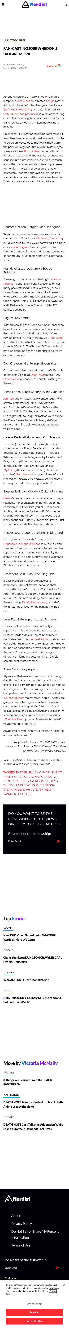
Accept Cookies (34, 1321)
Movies (9, 1072)
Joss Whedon (25, 101)
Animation (11, 1094)
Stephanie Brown (17, 789)
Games (8, 927)
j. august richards (34, 781)
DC (19, 776)
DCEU (27, 776)
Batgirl (50, 101)
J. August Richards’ (40, 639)
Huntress (11, 781)
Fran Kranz (56, 337)
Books (8, 950)
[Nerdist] (34, 5)
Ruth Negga (24, 474)
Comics (9, 972)
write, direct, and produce (19, 114)
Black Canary (40, 772)
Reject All (34, 1312)
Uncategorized (15, 40)
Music (8, 990)
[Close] (63, 1285)
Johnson (8, 398)
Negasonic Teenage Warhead (21, 543)
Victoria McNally (15, 64)
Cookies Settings (34, 1303)
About (15, 1215)
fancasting (49, 238)
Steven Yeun (11, 379)
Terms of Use (20, 1245)
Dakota (7, 498)
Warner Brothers (13, 697)
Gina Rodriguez (19, 247)
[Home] (17, 1201)
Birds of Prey (32, 151)
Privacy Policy (21, 1223)
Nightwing (26, 785)
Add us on (50, 66)
